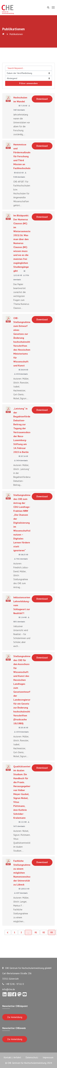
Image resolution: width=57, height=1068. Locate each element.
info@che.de (8, 989)
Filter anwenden (28, 83)
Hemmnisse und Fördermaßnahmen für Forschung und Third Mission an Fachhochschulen (24, 156)
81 (36, 932)
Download (42, 98)
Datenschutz (32, 1057)
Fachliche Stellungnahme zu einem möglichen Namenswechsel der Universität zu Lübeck (22, 872)
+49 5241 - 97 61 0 (15, 984)
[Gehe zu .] (3, 34)
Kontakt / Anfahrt (12, 1057)
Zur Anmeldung (14, 1017)
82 (44, 932)
